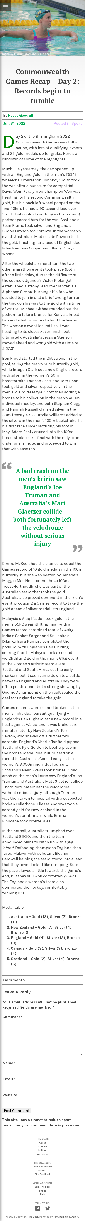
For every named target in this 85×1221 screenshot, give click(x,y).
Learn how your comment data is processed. (41, 1125)
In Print (42, 1150)
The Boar (33, 1216)
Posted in (62, 123)
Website (10, 1095)
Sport (76, 123)
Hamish (64, 1216)
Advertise (42, 1154)
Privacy (42, 1170)
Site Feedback (43, 1174)
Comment (12, 1017)
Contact (42, 1146)
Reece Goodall (20, 115)
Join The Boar (42, 1186)
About (42, 1142)
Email (9, 1079)
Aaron (74, 1216)
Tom (55, 1216)
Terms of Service (42, 1166)
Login (42, 1190)
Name (9, 1063)
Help (42, 1194)
